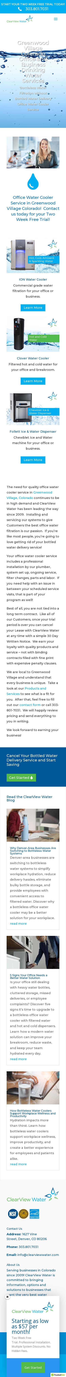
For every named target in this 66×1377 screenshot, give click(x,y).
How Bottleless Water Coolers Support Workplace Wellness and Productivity (33, 1113)
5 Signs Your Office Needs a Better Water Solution (28, 977)
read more (18, 924)
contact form (30, 705)
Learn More (33, 308)
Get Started (19, 778)
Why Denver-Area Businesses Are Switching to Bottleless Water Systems (33, 851)
